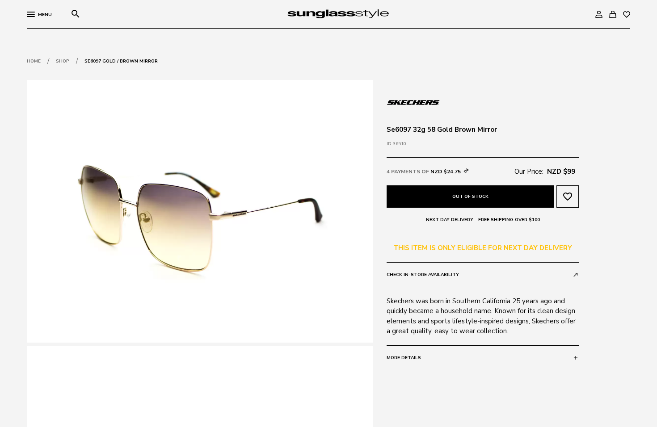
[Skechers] (413, 101)
